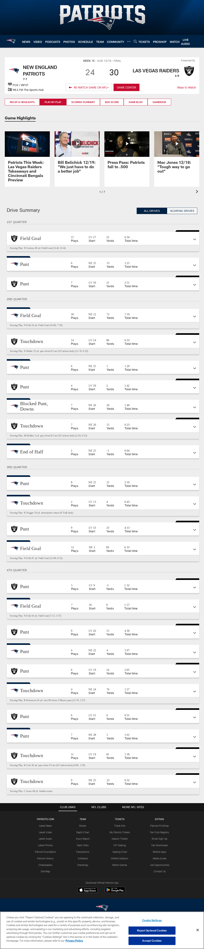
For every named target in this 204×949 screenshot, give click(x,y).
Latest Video (45, 832)
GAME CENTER (126, 87)
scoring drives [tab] (182, 211)
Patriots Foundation (45, 851)
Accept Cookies (152, 940)
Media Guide (159, 858)
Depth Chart (82, 832)
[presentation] (197, 192)
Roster (82, 825)
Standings (82, 865)
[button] (103, 238)
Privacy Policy (74, 940)
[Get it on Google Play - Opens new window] (115, 892)
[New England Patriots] (102, 908)
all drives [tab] (152, 211)
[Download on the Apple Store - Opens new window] (88, 890)
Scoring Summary (83, 102)
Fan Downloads (159, 845)
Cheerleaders (45, 865)
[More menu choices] (128, 41)
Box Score (112, 102)
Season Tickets (120, 838)
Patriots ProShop (159, 825)
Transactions (82, 851)
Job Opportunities (159, 865)
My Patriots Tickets (120, 832)
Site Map (45, 871)
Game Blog (136, 102)
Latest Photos (45, 845)
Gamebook (159, 102)
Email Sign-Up (159, 838)
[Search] (135, 41)
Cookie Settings (152, 920)
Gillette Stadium (119, 858)
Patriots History (45, 858)
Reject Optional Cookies (152, 930)
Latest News (45, 825)
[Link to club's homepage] (11, 41)
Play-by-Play (53, 102)
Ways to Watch (186, 87)
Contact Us (160, 871)
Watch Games (119, 865)
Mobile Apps (159, 851)
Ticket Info (119, 825)
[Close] (197, 930)
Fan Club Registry (159, 832)
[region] (102, 930)
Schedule (83, 858)
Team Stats (83, 845)
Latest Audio (45, 838)
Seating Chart (119, 851)
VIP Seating (119, 845)
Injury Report (83, 838)
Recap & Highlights (22, 102)
